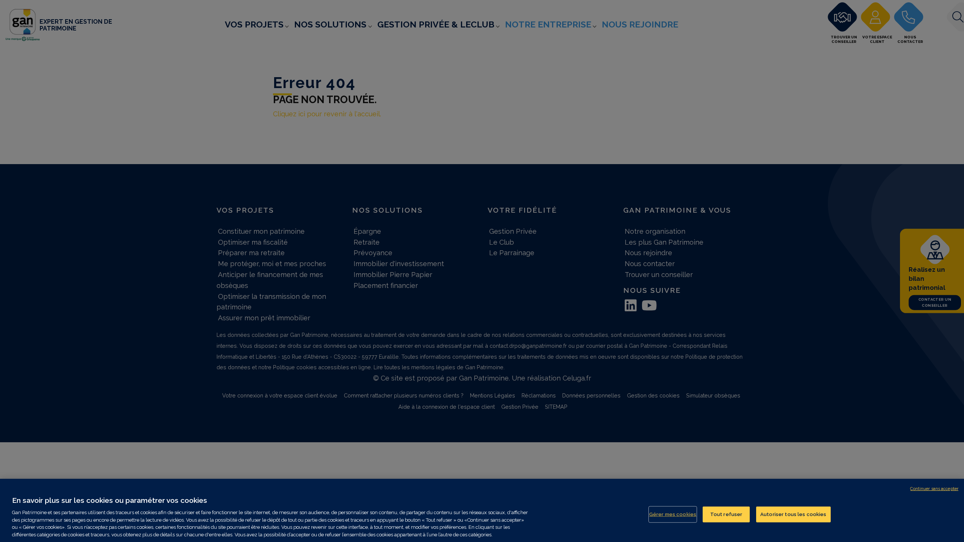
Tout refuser (726, 514)
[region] (482, 510)
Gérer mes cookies (672, 514)
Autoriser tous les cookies (793, 514)
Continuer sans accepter (934, 488)
